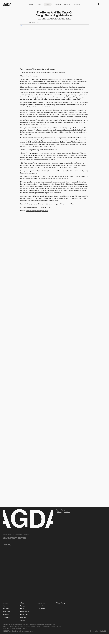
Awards (31, 4)
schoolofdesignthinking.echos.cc (37, 211)
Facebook (41, 609)
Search (22, 620)
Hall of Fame (24, 615)
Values (22, 606)
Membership (24, 612)
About (22, 603)
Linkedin (41, 606)
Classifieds (77, 4)
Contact (23, 618)
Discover (47, 4)
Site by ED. (102, 631)
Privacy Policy (60, 603)
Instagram (41, 603)
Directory (67, 4)
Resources (57, 4)
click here (48, 207)
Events (39, 4)
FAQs (22, 609)
